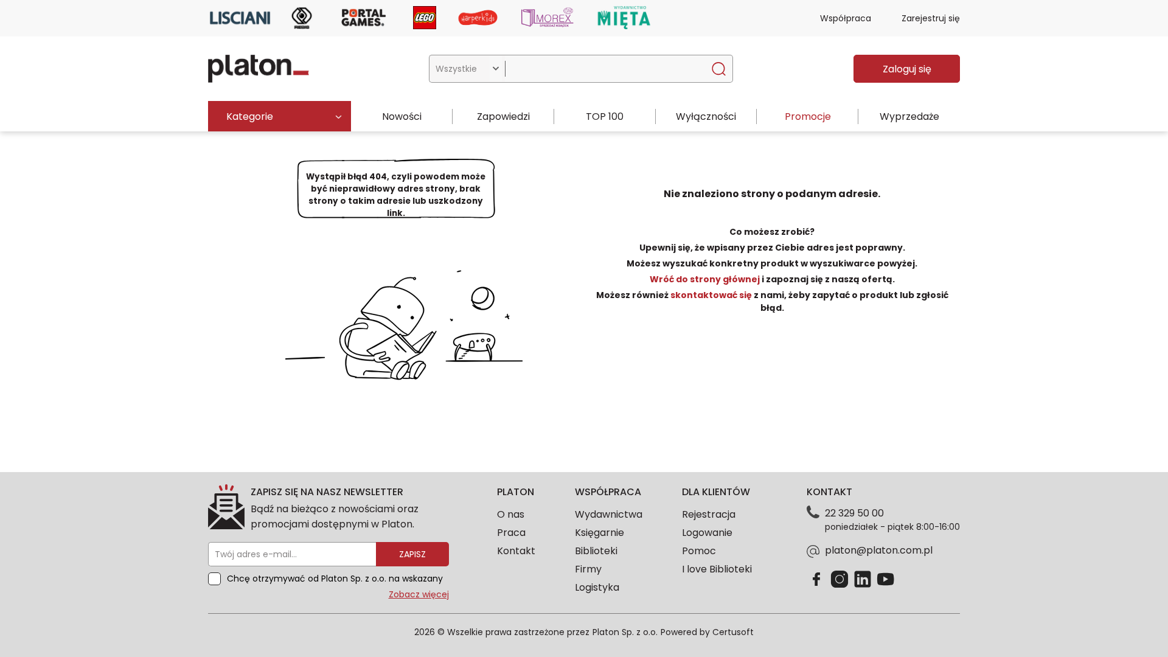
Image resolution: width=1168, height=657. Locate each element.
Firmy (588, 569)
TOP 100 (605, 116)
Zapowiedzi (503, 116)
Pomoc (699, 551)
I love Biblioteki (717, 569)
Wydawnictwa (608, 514)
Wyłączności (706, 116)
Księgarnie (599, 533)
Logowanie (707, 533)
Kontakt (516, 551)
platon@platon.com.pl (879, 550)
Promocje (808, 116)
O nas (510, 514)
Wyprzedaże (909, 116)
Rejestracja (708, 514)
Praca (511, 533)
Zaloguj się (907, 69)
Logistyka (597, 587)
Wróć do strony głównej (706, 279)
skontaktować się (711, 295)
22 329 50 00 (854, 513)
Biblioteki (596, 551)
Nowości (402, 116)
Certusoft (733, 632)
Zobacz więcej (419, 594)
